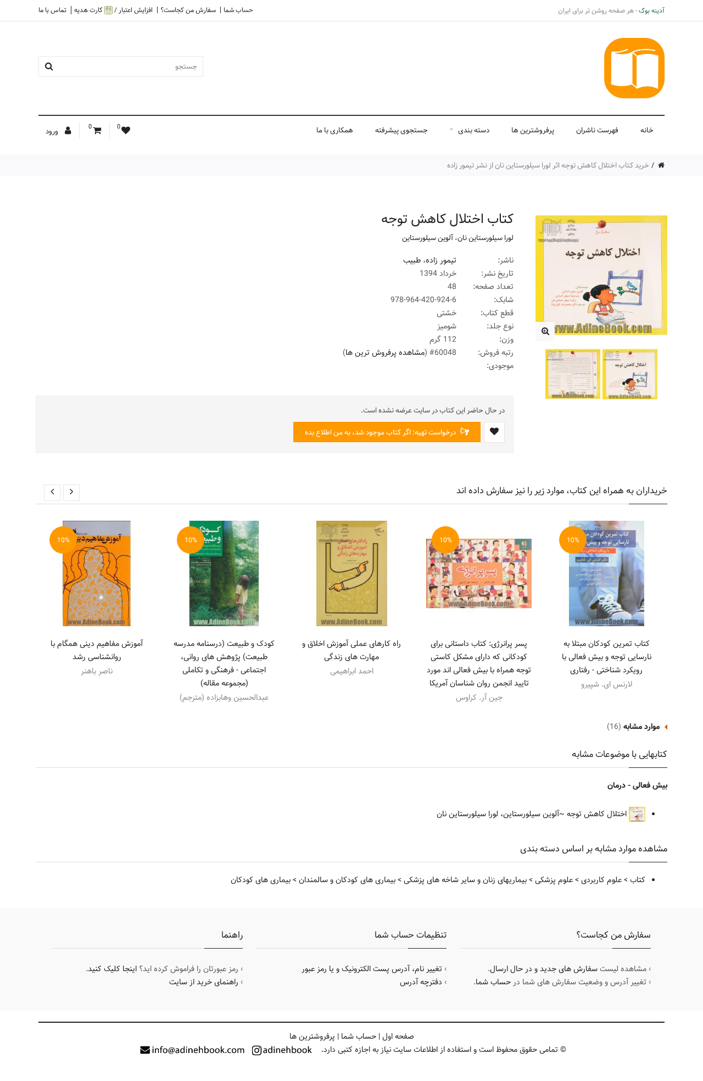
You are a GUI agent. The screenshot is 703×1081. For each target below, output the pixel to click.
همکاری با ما (334, 130)
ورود (53, 131)
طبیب (412, 260)
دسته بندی (473, 130)
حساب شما (238, 10)
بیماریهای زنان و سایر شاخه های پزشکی (465, 880)
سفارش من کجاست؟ (188, 10)
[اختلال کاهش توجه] (545, 331)
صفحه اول (398, 1036)
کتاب (637, 880)
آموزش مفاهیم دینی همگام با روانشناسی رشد (97, 650)
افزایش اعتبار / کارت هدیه (113, 10)
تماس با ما (52, 10)
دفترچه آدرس (421, 982)
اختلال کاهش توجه (598, 814)
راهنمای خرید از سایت (203, 982)
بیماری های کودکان (261, 880)
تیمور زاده (441, 260)
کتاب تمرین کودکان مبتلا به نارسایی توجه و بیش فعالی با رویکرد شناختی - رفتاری (606, 657)
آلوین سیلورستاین (427, 238)
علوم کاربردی (601, 880)
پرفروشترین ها (532, 130)
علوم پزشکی (554, 880)
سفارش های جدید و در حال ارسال (544, 969)
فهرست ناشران (597, 130)
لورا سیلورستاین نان (485, 238)
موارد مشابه (641, 726)
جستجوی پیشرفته (401, 130)
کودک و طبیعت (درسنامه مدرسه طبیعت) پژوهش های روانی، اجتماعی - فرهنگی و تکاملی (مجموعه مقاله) (224, 663)
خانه (647, 130)
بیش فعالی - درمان (637, 785)
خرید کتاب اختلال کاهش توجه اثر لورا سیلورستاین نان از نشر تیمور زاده (548, 165)
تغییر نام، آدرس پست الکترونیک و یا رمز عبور (372, 969)
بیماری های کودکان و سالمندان (347, 880)
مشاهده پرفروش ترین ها (385, 352)
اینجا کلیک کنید (112, 969)
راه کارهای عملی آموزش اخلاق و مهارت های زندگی (351, 650)
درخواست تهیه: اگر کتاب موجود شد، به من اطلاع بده (381, 432)
